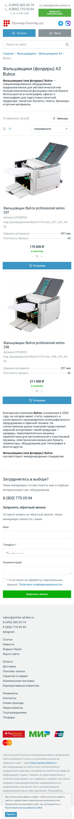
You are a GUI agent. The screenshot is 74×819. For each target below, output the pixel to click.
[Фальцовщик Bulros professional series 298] (36, 306)
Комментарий (12, 562)
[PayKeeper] (13, 734)
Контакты (9, 698)
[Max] (67, 23)
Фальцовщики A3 (50, 53)
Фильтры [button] (62, 118)
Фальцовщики (26, 53)
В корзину (39, 265)
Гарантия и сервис (15, 676)
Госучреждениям (14, 712)
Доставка (9, 666)
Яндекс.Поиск (12, 649)
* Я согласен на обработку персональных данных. (35, 582)
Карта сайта (11, 654)
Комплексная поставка (18, 681)
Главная (8, 53)
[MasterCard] (7, 742)
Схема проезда (13, 703)
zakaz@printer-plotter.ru (56, 5)
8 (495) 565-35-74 (21, 5)
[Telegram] (60, 23)
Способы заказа (14, 671)
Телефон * (9, 544)
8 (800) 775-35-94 (21, 9)
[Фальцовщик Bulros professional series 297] (36, 171)
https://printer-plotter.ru (43, 762)
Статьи (7, 639)
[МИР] (39, 734)
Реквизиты (10, 693)
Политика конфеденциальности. (41, 584)
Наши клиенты (13, 707)
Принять (10, 814)
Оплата (8, 661)
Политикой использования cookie (23, 807)
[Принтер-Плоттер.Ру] (23, 23)
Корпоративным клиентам (21, 685)
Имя (6, 527)
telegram (9, 632)
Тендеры (9, 717)
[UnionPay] (59, 734)
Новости (8, 644)
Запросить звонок (37, 594)
